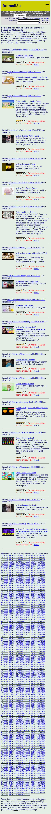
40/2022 (41, 626)
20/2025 (19, 579)
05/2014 (34, 788)
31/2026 (34, 555)
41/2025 (41, 570)
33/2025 (12, 575)
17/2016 (4, 748)
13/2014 (26, 786)
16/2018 (4, 711)
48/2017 (12, 718)
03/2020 (34, 677)
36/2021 (12, 647)
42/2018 (34, 701)
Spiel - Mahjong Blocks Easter (28, 101)
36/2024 (19, 592)
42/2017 (12, 720)
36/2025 (34, 573)
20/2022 (12, 634)
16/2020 (26, 673)
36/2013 (26, 795)
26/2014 (19, 782)
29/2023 (4, 613)
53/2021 (12, 660)
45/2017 (34, 718)
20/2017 (41, 726)
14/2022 (12, 637)
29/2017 (19, 724)
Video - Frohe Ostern (24, 55)
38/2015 (26, 758)
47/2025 (41, 568)
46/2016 (12, 737)
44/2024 (4, 590)
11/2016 (4, 750)
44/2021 (41, 643)
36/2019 (4, 686)
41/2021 (19, 645)
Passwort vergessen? (41, 18)
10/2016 (12, 750)
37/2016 (34, 739)
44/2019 (34, 681)
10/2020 (26, 675)
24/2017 (12, 726)
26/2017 (41, 724)
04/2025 (4, 585)
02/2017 (41, 733)
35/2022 (34, 628)
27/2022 (4, 632)
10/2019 (19, 694)
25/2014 (26, 782)
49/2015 (34, 754)
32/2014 (19, 780)
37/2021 (4, 647)
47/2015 (4, 756)
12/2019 (4, 694)
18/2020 (12, 673)
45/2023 (19, 607)
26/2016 (26, 743)
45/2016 (19, 737)
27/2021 (34, 649)
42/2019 (4, 684)
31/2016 (34, 741)
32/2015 (26, 761)
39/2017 (34, 720)
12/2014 (34, 786)
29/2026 (4, 558)
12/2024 (19, 600)
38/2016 (26, 739)
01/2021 (4, 660)
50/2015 (26, 754)
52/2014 (4, 773)
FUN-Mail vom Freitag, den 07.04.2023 (23, 247)
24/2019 (4, 690)
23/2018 (41, 707)
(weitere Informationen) (35, 15)
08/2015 (26, 769)
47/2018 (41, 699)
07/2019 (41, 694)
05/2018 (41, 714)
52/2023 (12, 605)
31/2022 (19, 630)
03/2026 (19, 566)
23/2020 (19, 671)
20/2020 (41, 671)
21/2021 (34, 652)
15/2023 (19, 617)
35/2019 (12, 686)
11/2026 (4, 564)
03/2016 (19, 752)
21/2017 (34, 726)
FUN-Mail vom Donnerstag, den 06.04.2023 (25, 322)
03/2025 (12, 585)
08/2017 (41, 731)
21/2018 (12, 709)
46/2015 (12, 756)
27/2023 (19, 613)
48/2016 (41, 735)
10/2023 (12, 620)
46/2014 (4, 775)
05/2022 (34, 639)
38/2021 (41, 645)
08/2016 (26, 750)
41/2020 (19, 664)
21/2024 (41, 596)
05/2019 (12, 696)
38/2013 (12, 795)
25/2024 (12, 596)
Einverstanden (20, 15)
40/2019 (19, 684)
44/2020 (41, 662)
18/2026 (41, 560)
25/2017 (4, 726)
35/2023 (4, 611)
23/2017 (19, 726)
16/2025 (4, 581)
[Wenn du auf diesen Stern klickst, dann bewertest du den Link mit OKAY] (21, 62)
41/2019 (12, 684)
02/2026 (26, 566)
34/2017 (26, 722)
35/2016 (4, 741)
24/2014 (34, 782)
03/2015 (19, 771)
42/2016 (41, 737)
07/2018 (26, 714)
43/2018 (26, 701)
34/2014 (4, 780)
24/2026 (41, 558)
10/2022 (41, 637)
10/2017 (26, 731)
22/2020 (26, 671)
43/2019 (41, 681)
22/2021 (26, 652)
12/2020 (12, 675)
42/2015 (41, 756)
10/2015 (12, 769)
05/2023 (4, 622)
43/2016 (34, 737)
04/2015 (12, 771)
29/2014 (41, 780)
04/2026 (12, 566)
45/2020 (34, 662)
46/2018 (4, 701)
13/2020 (4, 675)
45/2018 (12, 701)
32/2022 (12, 630)
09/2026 (19, 564)
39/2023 (19, 609)
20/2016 (26, 746)
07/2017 (4, 733)
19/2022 (19, 634)
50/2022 (12, 624)
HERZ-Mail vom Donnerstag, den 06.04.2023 (26, 300)
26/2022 (12, 632)
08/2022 (12, 639)
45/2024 (41, 587)
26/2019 (34, 688)
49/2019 (41, 679)
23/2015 (4, 765)
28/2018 (4, 707)
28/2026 (12, 558)
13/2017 (4, 731)
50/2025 (19, 568)
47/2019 (12, 681)
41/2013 (41, 793)
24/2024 (19, 596)
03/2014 (4, 790)
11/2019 (12, 694)
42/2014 (34, 775)
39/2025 (12, 573)
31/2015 (34, 761)
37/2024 (12, 592)
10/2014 (4, 788)
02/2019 (34, 696)
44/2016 (26, 737)
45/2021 (34, 643)
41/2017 (19, 720)
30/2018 (34, 705)
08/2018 (19, 714)
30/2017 (12, 724)
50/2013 (26, 790)
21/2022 (4, 634)
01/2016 (34, 752)
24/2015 (41, 763)
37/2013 (19, 795)
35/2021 (19, 647)
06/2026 (41, 564)
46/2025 (4, 570)
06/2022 (26, 639)
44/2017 (41, 718)
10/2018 (4, 714)
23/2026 (4, 560)
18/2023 (41, 615)
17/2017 (19, 728)
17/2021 (19, 654)
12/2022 (26, 637)
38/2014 (19, 778)
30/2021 (12, 649)
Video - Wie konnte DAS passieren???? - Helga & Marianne (30, 328)
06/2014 (26, 788)
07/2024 (12, 602)
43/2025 (26, 570)
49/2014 (26, 773)
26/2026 (26, 558)
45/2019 (26, 681)
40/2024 (34, 590)
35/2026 (4, 555)
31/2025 (26, 575)
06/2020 (12, 677)
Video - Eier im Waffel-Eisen (27, 136)
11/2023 (4, 620)
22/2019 (19, 690)
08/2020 (41, 675)
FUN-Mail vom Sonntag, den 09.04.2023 (24, 72)
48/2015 (41, 754)
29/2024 (26, 594)
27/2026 (19, 558)
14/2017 (41, 728)
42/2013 (34, 793)
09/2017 (34, 731)
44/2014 (19, 775)
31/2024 (12, 594)
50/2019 (34, 679)
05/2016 (4, 752)
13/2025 (26, 581)
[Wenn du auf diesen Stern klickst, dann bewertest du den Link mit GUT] (23, 62)
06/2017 (12, 733)
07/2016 (34, 750)
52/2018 (4, 699)
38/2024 (4, 592)
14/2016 (26, 748)
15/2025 (12, 581)
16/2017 (26, 728)
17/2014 (41, 784)
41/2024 (26, 590)
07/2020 (4, 677)
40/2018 (4, 703)
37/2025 (26, 573)
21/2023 (19, 615)
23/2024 (26, 596)
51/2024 (41, 585)
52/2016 (12, 735)
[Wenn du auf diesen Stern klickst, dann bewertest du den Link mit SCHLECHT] (19, 62)
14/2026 (26, 562)
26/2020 (41, 669)
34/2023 (12, 611)
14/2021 (41, 654)
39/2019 (26, 684)
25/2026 (34, 558)
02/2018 (19, 716)
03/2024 (41, 602)
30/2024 (19, 594)
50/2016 (26, 735)
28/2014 (4, 782)
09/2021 (34, 656)
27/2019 (26, 688)
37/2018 (26, 703)
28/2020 (26, 669)
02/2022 (12, 641)
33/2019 (26, 686)
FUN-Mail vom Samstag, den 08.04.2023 (24, 158)
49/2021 (4, 643)
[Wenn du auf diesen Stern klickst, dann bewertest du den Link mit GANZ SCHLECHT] (17, 62)
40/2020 (26, 664)
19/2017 (4, 728)
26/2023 (26, 613)
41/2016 (4, 739)
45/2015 (19, 756)
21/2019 (26, 690)
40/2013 (4, 795)
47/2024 (26, 587)
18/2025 (34, 579)
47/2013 (41, 790)
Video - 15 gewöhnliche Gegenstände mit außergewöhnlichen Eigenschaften (32, 530)
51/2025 (12, 568)
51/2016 (19, 735)
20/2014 (19, 784)
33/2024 (41, 592)
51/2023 (19, 605)
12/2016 (41, 748)
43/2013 (26, 793)
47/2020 (19, 662)
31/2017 (4, 724)
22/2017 (26, 726)
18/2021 (12, 654)
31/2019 (41, 686)
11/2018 (41, 711)
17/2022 (34, 634)
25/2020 (4, 671)
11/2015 (4, 769)
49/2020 (4, 662)
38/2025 (19, 573)
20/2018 (19, 709)
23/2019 (12, 690)
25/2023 (34, 613)
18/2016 (41, 746)
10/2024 (34, 600)
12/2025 (34, 581)
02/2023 (26, 622)
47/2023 (4, 607)
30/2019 (4, 688)
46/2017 (26, 718)
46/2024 (34, 587)
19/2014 (26, 784)
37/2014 (26, 778)
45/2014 (12, 775)
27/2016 (19, 743)
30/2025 (34, 575)
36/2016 (41, 739)
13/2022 (19, 637)
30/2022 (26, 630)
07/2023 (34, 620)
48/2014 (34, 773)
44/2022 (12, 626)
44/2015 (26, 756)
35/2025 (41, 573)
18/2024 (19, 598)
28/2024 (34, 594)
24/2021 (12, 652)
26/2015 (26, 763)
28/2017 (26, 724)
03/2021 (34, 658)
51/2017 (34, 716)
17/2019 (12, 692)
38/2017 (41, 720)
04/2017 (26, 733)
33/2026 (19, 555)
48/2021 (12, 643)
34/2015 (12, 761)
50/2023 (26, 605)
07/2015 (34, 769)
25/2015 (34, 763)
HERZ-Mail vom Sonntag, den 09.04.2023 (25, 50)
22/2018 (4, 709)
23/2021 (19, 652)
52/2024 (34, 585)
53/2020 (19, 660)
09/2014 (12, 788)
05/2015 (4, 771)
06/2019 (4, 696)
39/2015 (19, 758)
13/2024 (12, 600)
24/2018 (34, 707)
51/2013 (19, 790)
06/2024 (19, 602)
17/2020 (19, 673)
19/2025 (26, 579)
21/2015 (19, 765)
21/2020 (34, 671)
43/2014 (26, 775)
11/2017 (19, 731)
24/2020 (12, 671)
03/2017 (34, 733)
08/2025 (19, 583)
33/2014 (12, 780)
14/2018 (19, 711)
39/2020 (34, 664)
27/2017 (34, 724)
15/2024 (41, 598)
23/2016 (4, 746)
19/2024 (12, 598)
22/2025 (4, 579)
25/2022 (19, 632)
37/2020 (4, 667)
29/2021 (19, 649)
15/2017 (34, 728)
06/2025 (34, 583)
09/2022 (4, 639)
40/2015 (12, 758)
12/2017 (12, 731)
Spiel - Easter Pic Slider (26, 473)
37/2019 (41, 684)
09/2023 (19, 620)
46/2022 (41, 624)
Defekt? (36, 65)
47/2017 (19, 718)
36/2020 (12, 667)
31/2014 (26, 780)
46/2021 (26, 643)
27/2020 (34, 669)
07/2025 (26, 583)
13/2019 (41, 692)
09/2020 (34, 675)
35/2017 (19, 722)
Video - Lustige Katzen (25, 360)
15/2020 (34, 673)
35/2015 (4, 761)
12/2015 (41, 767)
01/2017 (4, 735)
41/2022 (34, 626)
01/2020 (4, 679)
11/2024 (26, 600)
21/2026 (19, 560)
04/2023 (12, 622)
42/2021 (12, 645)
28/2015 (12, 763)
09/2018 (12, 714)
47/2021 (19, 643)
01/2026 (34, 566)
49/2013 (34, 790)
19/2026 (34, 560)
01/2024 (26, 585)
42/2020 (12, 664)
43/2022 (19, 626)
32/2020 (41, 667)
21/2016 (19, 746)
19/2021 (4, 654)
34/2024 (34, 592)
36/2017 (12, 722)
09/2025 (12, 583)
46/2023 (12, 607)
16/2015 (12, 767)
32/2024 (4, 594)
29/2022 (34, 630)
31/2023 (34, 611)
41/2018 (41, 701)
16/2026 (12, 562)
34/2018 (4, 705)
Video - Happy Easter (25, 384)
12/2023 (41, 617)
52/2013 (12, 790)
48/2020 (12, 662)
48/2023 (41, 605)
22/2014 (4, 784)
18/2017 (12, 728)
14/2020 (41, 673)
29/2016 (4, 743)
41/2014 (41, 775)
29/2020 (19, 669)
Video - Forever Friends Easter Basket (32, 77)
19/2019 (41, 690)
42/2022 (26, 626)
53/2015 (4, 754)
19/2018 (26, 709)
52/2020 (26, 660)
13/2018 (26, 711)
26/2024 (4, 596)
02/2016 (26, 752)
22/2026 (12, 560)
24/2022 (26, 632)
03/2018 (12, 716)
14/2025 (19, 581)
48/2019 (4, 681)
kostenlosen (25, 39)
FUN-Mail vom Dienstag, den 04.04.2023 (24, 402)
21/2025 (12, 579)
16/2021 (26, 654)
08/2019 (34, 694)
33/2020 (34, 667)
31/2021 (4, 649)
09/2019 (26, 694)
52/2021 (26, 641)
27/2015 (19, 763)
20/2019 (34, 690)
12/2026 (41, 562)
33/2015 (19, 761)
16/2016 (12, 748)
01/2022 (19, 641)
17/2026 (4, 562)
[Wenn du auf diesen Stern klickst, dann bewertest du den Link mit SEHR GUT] (25, 62)
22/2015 (12, 765)
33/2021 (34, 647)
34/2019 (19, 686)
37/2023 (34, 609)
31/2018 (26, 705)
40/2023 (12, 609)
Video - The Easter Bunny (26, 188)
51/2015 (19, 754)
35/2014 (41, 778)
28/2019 (19, 688)
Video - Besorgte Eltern (25, 164)
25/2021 (4, 652)
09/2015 (19, 769)
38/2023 (26, 609)
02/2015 (26, 771)
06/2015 (41, 769)
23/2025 (41, 577)
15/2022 (4, 637)
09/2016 (19, 750)
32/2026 (26, 555)
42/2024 (19, 590)
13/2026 (34, 562)
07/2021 (4, 658)
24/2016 (41, 743)
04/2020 (26, 677)
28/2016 (12, 743)
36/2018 (34, 703)
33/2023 (19, 611)
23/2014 (41, 782)
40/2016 (12, 739)
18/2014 (34, 784)
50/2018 (19, 699)
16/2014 (4, 786)
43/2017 (4, 720)
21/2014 (12, 784)
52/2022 (41, 622)
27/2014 (12, 782)
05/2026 (4, 566)
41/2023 (4, 609)
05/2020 (19, 677)
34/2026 (12, 555)
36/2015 (41, 758)
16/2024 (34, 598)
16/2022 (41, 634)
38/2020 (41, 664)
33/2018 (12, 705)
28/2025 (4, 577)
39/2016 (19, 739)
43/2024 (12, 590)
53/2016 (41, 752)
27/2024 (41, 594)
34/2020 (26, 667)
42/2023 (41, 607)
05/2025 (41, 583)
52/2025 (4, 568)
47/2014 (41, 773)
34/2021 (26, 647)
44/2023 (26, 607)
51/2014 (12, 773)
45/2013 (12, 793)
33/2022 (4, 630)
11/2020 (19, 675)
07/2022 (19, 639)
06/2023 (41, 620)
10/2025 (4, 583)
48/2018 (34, 699)
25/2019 (41, 688)
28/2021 (26, 649)
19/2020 (4, 673)
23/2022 (34, 632)
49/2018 (26, 699)
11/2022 (34, 637)
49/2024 (12, 587)
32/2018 (19, 705)
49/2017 (4, 718)
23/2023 (4, 615)
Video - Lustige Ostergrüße (27, 281)
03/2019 (26, 696)
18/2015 (41, 765)
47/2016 (4, 737)
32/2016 (26, 741)
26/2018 (19, 707)
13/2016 (34, 748)
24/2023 (41, 613)
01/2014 (41, 771)
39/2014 (12, 778)
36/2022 (26, 628)
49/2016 (34, 735)
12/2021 (12, 656)
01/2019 (12, 679)
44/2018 (19, 701)
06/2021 (12, 658)
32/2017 (41, 722)
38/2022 (12, 628)
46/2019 (19, 681)
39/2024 (41, 590)
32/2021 (41, 647)
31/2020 (4, 669)
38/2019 (34, 684)
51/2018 (12, 699)
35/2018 (41, 703)
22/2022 (41, 632)
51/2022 (4, 624)
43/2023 (34, 607)
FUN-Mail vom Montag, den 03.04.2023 (23, 467)
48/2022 (26, 624)
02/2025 (19, 585)
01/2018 (41, 696)
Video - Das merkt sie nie (26, 505)
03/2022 (4, 641)
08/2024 (4, 602)
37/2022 (19, 628)
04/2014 (41, 788)
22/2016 (12, 746)
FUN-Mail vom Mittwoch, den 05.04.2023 (24, 354)
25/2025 (26, 577)
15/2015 (19, 767)
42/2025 (34, 570)
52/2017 (26, 716)
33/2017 (34, 722)
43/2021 (4, 645)
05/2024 (26, 602)
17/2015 (4, 767)
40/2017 (26, 720)
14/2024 (4, 600)
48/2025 (34, 568)
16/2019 (19, 692)
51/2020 (34, 660)
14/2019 (34, 692)
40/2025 (4, 573)
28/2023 (12, 613)
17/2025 (41, 579)
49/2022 (19, 624)
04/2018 (4, 716)
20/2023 (26, 615)
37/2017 (4, 722)
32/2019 (34, 686)
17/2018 (41, 709)
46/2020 (26, 662)
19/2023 (34, 615)
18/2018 (34, 709)
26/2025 (19, 577)
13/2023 (34, 617)
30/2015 (41, 761)
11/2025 (41, 581)
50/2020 (41, 660)
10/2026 (12, 564)
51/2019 (26, 679)
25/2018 (26, 707)
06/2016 (41, 750)
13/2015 (34, 767)
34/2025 (4, 575)
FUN (16, 43)
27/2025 (12, 577)
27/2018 (12, 707)
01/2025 (41, 566)
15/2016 (19, 748)
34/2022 (41, 628)
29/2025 (41, 575)
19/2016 (34, 746)
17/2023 (4, 617)
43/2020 (4, 664)
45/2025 (12, 570)
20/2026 (26, 560)
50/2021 (41, 641)
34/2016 (12, 741)
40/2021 (26, 645)
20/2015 (26, 765)
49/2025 (26, 568)
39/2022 (4, 628)
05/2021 (19, 658)
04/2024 (34, 602)
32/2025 (19, 575)
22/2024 (34, 596)
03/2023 (19, 622)
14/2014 (19, 786)
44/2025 (19, 570)
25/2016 (34, 743)
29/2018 (41, 705)
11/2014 (41, 786)
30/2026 (41, 555)
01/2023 (34, 622)
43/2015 (34, 756)
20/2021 (41, 652)
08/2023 (26, 620)
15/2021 (34, 654)
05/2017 (19, 733)
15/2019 (26, 692)
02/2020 (41, 677)
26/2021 (41, 649)
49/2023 (34, 605)
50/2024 (4, 587)
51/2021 (34, 641)
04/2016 (12, 752)
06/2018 (34, 714)
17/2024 (26, 598)
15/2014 (12, 786)
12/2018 (34, 711)
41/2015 (4, 758)
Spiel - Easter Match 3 (25, 438)
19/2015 (34, 765)
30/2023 (41, 611)
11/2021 (19, 656)
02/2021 (41, 658)
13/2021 (4, 656)
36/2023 (41, 609)
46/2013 (4, 793)
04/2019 (19, 696)
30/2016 (41, 741)
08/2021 (41, 656)
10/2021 (26, 656)
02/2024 (4, 605)
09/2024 (41, 600)
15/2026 (19, 562)
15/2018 (12, 711)
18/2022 (26, 634)
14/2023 (26, 617)
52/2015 (12, 754)
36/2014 (34, 778)
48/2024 (19, 587)
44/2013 (19, 793)
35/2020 (19, 667)
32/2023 (26, 611)
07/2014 (19, 788)
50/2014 (19, 773)
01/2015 (34, 771)
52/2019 (19, 679)
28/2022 (41, 630)
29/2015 (4, 763)
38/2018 (19, 703)
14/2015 (26, 767)
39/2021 (34, 645)
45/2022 (4, 626)
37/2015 (34, 758)
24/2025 (34, 577)
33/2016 (19, 741)
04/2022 (41, 639)
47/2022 (34, 624)
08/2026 (26, 564)
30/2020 (12, 669)
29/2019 (12, 688)
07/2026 (34, 564)
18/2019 (4, 692)
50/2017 (41, 716)
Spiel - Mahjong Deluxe (26, 212)
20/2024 (4, 598)
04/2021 (26, 658)
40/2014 (4, 778)
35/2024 (26, 592)
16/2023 (12, 617)
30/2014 (34, 780)
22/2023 (12, 615)
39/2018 (12, 703)
